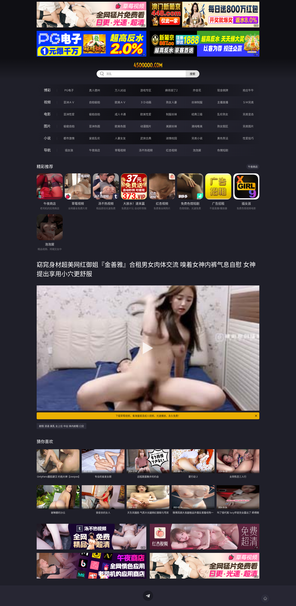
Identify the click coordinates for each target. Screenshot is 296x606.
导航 (47, 150)
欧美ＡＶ (120, 102)
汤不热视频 (146, 150)
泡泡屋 (197, 150)
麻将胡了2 (171, 90)
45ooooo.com (148, 65)
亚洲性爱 (69, 114)
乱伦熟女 (222, 114)
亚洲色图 (94, 126)
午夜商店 (94, 150)
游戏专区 (145, 90)
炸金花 (197, 90)
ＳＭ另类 (248, 102)
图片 (47, 126)
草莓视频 (120, 150)
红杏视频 (171, 150)
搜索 (192, 74)
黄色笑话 (222, 138)
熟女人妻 (171, 102)
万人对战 (120, 90)
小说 (47, 138)
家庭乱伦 (94, 138)
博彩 (47, 90)
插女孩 (69, 150)
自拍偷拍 (94, 102)
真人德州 (94, 90)
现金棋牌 (222, 90)
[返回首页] (265, 598)
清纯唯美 (197, 126)
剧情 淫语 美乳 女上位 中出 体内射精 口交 (61, 426)
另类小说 (197, 138)
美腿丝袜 (171, 126)
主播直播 (222, 102)
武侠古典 (145, 138)
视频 (47, 102)
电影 (47, 114)
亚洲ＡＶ (69, 102)
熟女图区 (222, 126)
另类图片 (248, 126)
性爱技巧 (248, 138)
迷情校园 (171, 138)
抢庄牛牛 (248, 90)
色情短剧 (222, 150)
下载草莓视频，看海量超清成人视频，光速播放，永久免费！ (148, 415)
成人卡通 (120, 114)
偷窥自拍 (69, 126)
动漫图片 (145, 126)
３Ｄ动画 (145, 102)
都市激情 (69, 138)
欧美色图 (120, 126)
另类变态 (248, 114)
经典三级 (197, 114)
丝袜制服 (197, 102)
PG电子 (69, 90)
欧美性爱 (145, 114)
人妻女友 (120, 138)
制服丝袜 (171, 114)
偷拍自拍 (94, 114)
